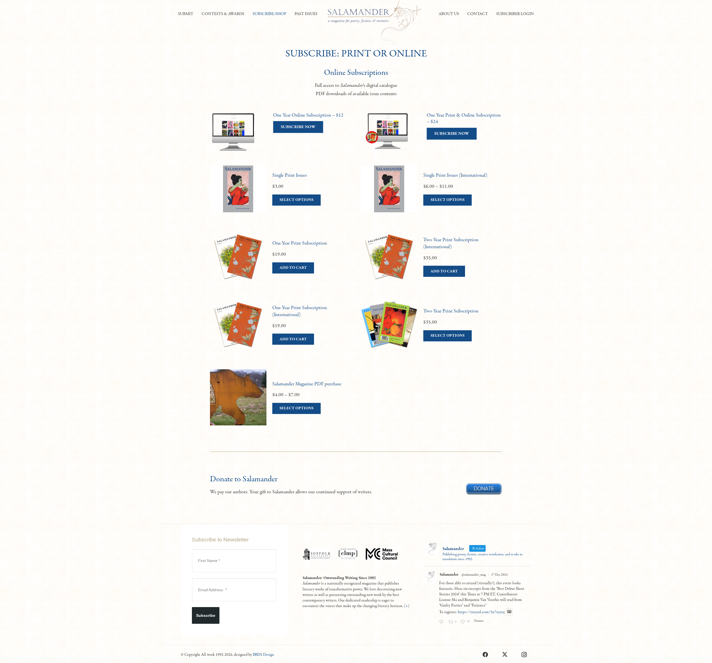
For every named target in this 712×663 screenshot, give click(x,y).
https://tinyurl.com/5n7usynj (481, 612)
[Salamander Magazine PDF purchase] (280, 403)
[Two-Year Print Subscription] (431, 330)
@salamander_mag (473, 575)
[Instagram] (524, 655)
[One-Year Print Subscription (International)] (280, 330)
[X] (505, 655)
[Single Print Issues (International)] (431, 194)
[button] (195, 14)
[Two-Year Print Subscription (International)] (431, 262)
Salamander (449, 574)
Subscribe (205, 615)
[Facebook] (485, 655)
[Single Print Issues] (280, 194)
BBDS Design (263, 654)
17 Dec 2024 (499, 575)
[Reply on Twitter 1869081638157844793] (442, 622)
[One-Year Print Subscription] (280, 262)
